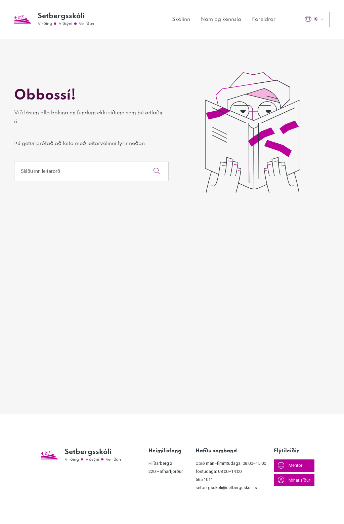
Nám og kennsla (221, 19)
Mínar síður (299, 480)
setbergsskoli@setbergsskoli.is (226, 487)
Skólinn (181, 19)
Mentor (295, 465)
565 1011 (204, 479)
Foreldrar (263, 19)
